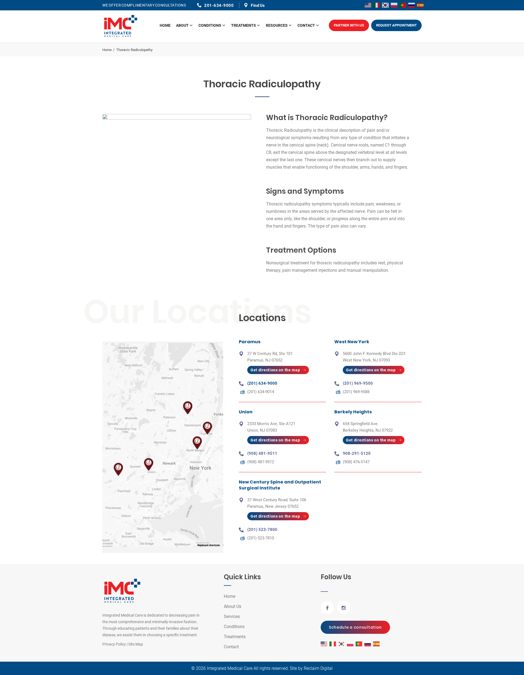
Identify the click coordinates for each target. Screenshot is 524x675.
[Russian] (411, 4)
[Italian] (376, 4)
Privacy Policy (114, 644)
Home (165, 25)
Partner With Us (349, 25)
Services (232, 616)
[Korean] (385, 4)
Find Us (258, 5)
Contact (306, 25)
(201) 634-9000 (262, 383)
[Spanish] (420, 4)
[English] (368, 4)
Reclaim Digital (318, 668)
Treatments (243, 25)
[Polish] (394, 4)
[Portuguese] (403, 4)
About (182, 25)
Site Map (135, 644)
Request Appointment (396, 25)
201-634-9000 (219, 5)
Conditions (209, 25)
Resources (277, 25)
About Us (232, 606)
